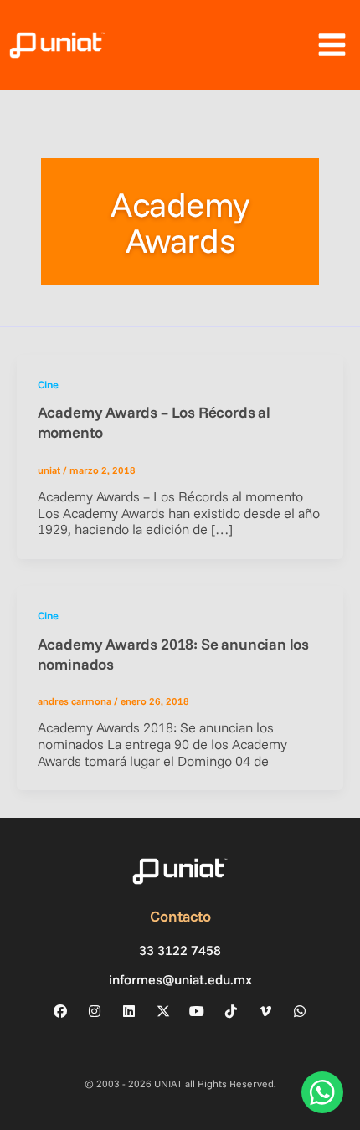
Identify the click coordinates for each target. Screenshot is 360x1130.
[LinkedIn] (129, 1011)
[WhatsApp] (299, 1011)
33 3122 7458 (180, 950)
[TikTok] (231, 1011)
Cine (48, 384)
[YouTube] (196, 1011)
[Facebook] (60, 1011)
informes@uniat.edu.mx (180, 980)
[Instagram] (94, 1011)
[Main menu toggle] (331, 45)
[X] (163, 1011)
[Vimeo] (265, 1011)
